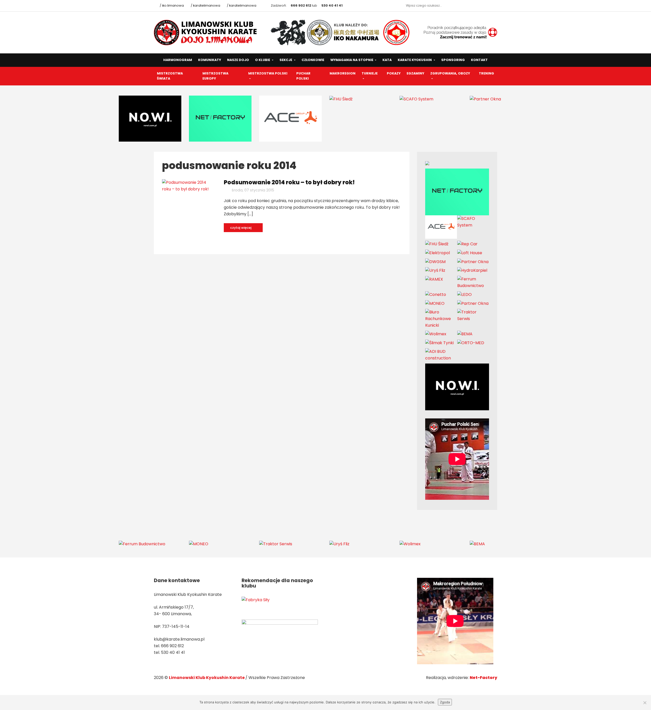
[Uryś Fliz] (435, 270)
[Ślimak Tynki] (439, 342)
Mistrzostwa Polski (267, 73)
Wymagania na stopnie (352, 60)
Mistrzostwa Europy (215, 76)
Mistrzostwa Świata (170, 76)
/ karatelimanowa (205, 5)
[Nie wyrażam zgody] (644, 702)
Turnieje (370, 73)
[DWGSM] (435, 261)
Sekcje (286, 60)
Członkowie (313, 60)
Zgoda (445, 702)
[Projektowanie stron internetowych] (220, 118)
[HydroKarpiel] (472, 270)
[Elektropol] (437, 252)
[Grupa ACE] (290, 118)
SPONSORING (453, 60)
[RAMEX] (434, 279)
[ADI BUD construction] (441, 355)
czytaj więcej (241, 227)
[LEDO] (464, 294)
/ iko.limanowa (171, 5)
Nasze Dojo (238, 60)
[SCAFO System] (416, 99)
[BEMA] (464, 334)
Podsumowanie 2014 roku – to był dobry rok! (289, 182)
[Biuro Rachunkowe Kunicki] (441, 318)
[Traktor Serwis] (473, 315)
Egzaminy (415, 73)
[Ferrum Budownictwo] (473, 282)
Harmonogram (177, 60)
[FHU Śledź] (340, 99)
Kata (387, 60)
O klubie (263, 60)
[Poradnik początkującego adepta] (457, 32)
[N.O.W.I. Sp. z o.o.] (150, 118)
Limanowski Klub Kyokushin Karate (207, 678)
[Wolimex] (435, 334)
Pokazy (394, 73)
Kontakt (479, 60)
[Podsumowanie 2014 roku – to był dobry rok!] (189, 185)
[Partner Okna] (485, 99)
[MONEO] (435, 303)
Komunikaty (209, 60)
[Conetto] (435, 294)
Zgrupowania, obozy (450, 73)
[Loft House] (469, 252)
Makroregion (343, 73)
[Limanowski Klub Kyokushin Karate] (206, 32)
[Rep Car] (467, 244)
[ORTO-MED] (470, 342)
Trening (486, 73)
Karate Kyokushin (415, 60)
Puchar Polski (303, 76)
